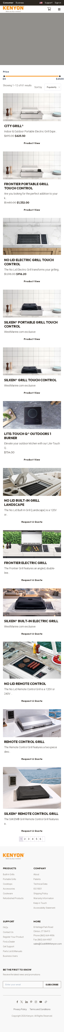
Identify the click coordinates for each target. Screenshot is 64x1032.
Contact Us (8, 932)
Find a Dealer (9, 942)
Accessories (9, 889)
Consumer (8, 2)
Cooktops (7, 884)
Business (20, 2)
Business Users (10, 956)
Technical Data (40, 884)
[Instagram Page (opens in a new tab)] (36, 1002)
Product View (32, 143)
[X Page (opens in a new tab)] (21, 1002)
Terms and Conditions (40, 1009)
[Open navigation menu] (59, 9)
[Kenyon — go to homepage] (17, 9)
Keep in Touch (40, 903)
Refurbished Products (13, 898)
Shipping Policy (40, 893)
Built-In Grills (8, 874)
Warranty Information (43, 898)
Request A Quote (31, 521)
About (36, 874)
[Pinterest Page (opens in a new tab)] (31, 1002)
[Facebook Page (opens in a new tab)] (17, 1002)
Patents (37, 879)
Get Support (8, 946)
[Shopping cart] (49, 9)
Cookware (8, 893)
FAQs (5, 927)
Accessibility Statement (44, 908)
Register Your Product (13, 937)
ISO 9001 (37, 889)
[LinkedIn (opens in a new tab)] (26, 1002)
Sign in (58, 2)
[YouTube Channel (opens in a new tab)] (40, 1002)
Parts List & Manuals (12, 951)
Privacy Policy (20, 1009)
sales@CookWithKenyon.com (47, 944)
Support (48, 2)
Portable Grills (9, 879)
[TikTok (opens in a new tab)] (45, 1001)
